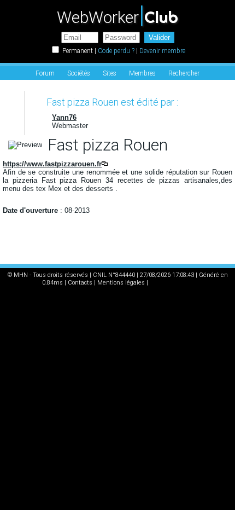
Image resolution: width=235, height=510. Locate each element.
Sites (109, 73)
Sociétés (78, 73)
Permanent (77, 51)
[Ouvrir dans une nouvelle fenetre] (105, 164)
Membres (142, 73)
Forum (45, 73)
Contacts (80, 282)
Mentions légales (121, 282)
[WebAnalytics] (171, 282)
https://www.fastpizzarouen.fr (52, 164)
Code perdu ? (116, 51)
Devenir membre (162, 51)
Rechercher (183, 73)
